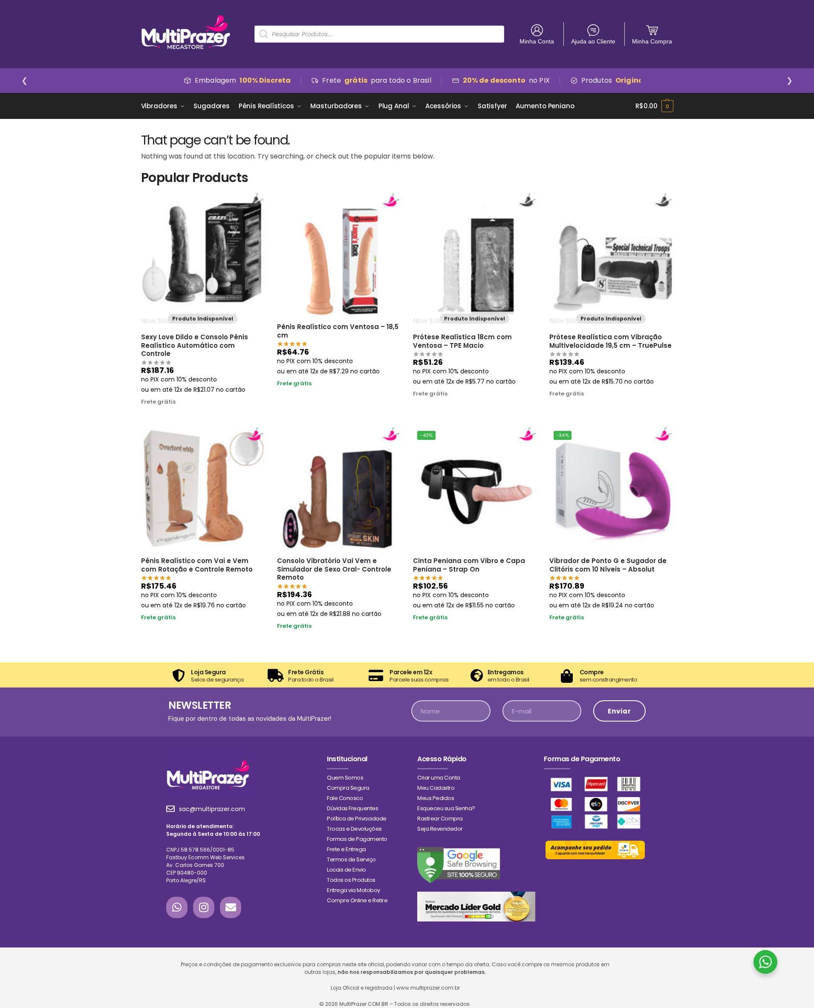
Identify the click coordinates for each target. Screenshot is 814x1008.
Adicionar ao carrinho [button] (338, 399)
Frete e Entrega (346, 849)
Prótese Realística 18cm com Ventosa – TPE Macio (462, 341)
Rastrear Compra (440, 818)
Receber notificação (202, 418)
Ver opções (611, 634)
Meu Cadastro (435, 788)
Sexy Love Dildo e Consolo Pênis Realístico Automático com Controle (194, 345)
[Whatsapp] (177, 907)
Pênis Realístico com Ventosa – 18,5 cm (337, 331)
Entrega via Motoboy (353, 890)
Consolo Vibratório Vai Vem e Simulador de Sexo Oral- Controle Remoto (334, 569)
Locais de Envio (346, 870)
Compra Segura (348, 788)
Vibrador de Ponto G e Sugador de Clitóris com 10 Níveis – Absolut (608, 565)
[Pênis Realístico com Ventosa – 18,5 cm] (338, 254)
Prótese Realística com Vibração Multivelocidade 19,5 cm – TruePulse (610, 341)
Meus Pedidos (435, 798)
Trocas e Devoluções (354, 829)
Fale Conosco (345, 798)
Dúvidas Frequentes (352, 808)
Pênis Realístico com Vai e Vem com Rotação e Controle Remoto (197, 565)
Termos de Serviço (351, 859)
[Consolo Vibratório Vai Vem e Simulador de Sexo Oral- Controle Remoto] (338, 488)
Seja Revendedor (440, 829)
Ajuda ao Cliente (593, 41)
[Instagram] (203, 907)
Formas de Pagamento (357, 839)
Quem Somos (345, 778)
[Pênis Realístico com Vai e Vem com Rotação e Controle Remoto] (202, 488)
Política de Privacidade (357, 818)
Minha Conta (537, 41)
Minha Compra (652, 41)
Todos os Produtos (351, 880)
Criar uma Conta (438, 778)
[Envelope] (230, 907)
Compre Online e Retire (357, 900)
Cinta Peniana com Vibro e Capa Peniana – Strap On (469, 565)
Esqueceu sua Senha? (446, 808)
